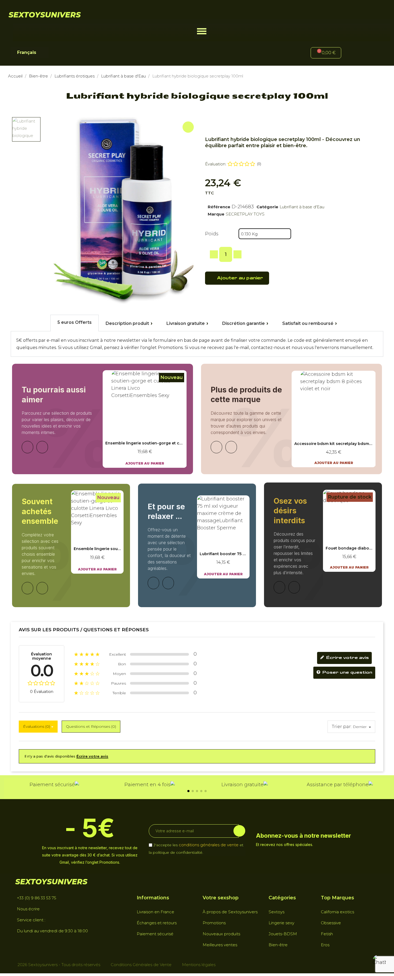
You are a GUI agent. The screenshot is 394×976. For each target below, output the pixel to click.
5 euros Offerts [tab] (74, 322)
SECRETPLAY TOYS (245, 214)
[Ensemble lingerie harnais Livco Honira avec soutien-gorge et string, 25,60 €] (145, 419)
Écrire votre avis (347, 657)
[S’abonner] (239, 831)
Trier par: (342, 726)
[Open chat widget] (379, 961)
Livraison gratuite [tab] (185, 323)
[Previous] (27, 447)
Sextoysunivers (45, 14)
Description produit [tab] (127, 323)
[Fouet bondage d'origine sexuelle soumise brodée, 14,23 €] (349, 531)
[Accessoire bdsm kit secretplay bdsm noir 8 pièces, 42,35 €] (334, 419)
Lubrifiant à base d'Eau (302, 206)
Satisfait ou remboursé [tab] (307, 323)
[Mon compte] (354, 53)
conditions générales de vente (209, 844)
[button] (201, 31)
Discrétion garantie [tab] (243, 323)
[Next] (42, 447)
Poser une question (346, 672)
